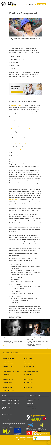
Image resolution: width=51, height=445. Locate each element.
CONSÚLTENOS (41, 4)
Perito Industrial (8, 366)
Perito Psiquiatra (28, 379)
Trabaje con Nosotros (8, 424)
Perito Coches (27, 361)
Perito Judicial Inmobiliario (11, 371)
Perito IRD (26, 369)
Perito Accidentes (8, 355)
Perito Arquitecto (8, 358)
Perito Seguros (7, 384)
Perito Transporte (28, 387)
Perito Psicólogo (8, 379)
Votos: (20, 317)
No (22, 443)
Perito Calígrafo (8, 361)
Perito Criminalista (8, 363)
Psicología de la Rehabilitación (19, 144)
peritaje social (12, 15)
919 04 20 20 (30, 403)
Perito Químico (7, 382)
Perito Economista (28, 363)
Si (28, 443)
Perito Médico (7, 374)
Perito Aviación (27, 358)
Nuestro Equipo (7, 419)
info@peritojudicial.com (32, 406)
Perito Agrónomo (28, 355)
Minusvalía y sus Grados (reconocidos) (21, 129)
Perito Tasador (7, 387)
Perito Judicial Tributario (30, 371)
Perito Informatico (28, 366)
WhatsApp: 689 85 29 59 (32, 408)
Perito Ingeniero (7, 369)
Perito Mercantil (28, 374)
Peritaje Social (13, 199)
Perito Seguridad (28, 382)
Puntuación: (12, 317)
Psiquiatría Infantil (16, 149)
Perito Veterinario (8, 390)
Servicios (6, 421)
